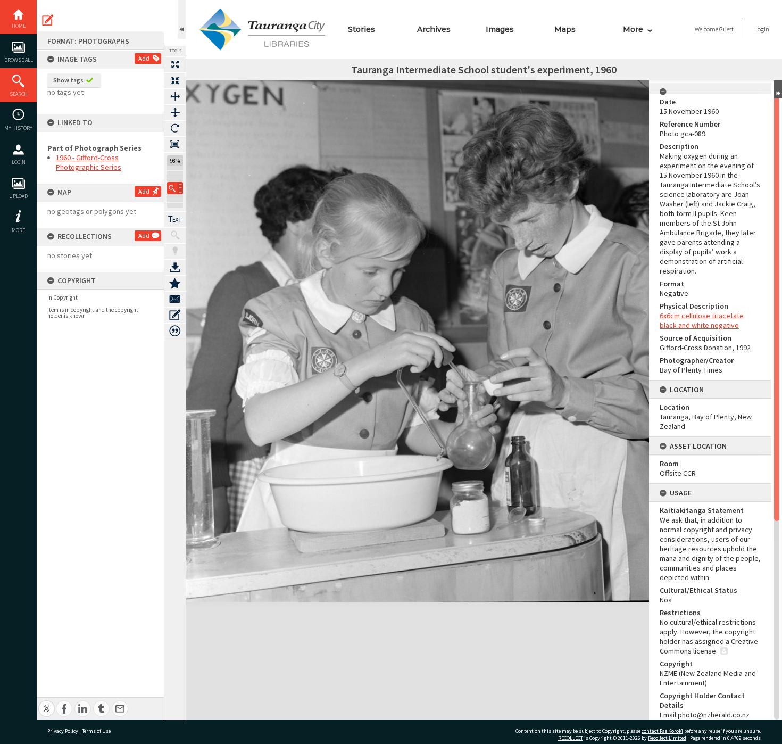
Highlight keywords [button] (175, 251)
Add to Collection (175, 283)
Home (19, 25)
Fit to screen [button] (175, 80)
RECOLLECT (570, 737)
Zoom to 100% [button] (175, 144)
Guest (726, 29)
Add (143, 58)
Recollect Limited (667, 737)
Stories (361, 29)
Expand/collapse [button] (778, 89)
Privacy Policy (62, 731)
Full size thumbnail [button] (175, 64)
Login (19, 162)
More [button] (18, 230)
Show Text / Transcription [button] (175, 219)
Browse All (18, 59)
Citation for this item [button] (175, 331)
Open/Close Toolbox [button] (182, 19)
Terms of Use (96, 731)
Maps (565, 29)
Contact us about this (175, 299)
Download (175, 267)
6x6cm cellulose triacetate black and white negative (702, 320)
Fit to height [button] (175, 112)
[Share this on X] (46, 702)
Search (19, 93)
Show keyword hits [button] (175, 235)
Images (500, 29)
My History (18, 128)
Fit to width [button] (175, 96)
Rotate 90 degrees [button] (175, 128)
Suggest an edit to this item (48, 20)
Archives (434, 29)
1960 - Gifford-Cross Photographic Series (88, 162)
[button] (175, 188)
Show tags (68, 80)
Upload (18, 196)
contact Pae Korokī (662, 731)
